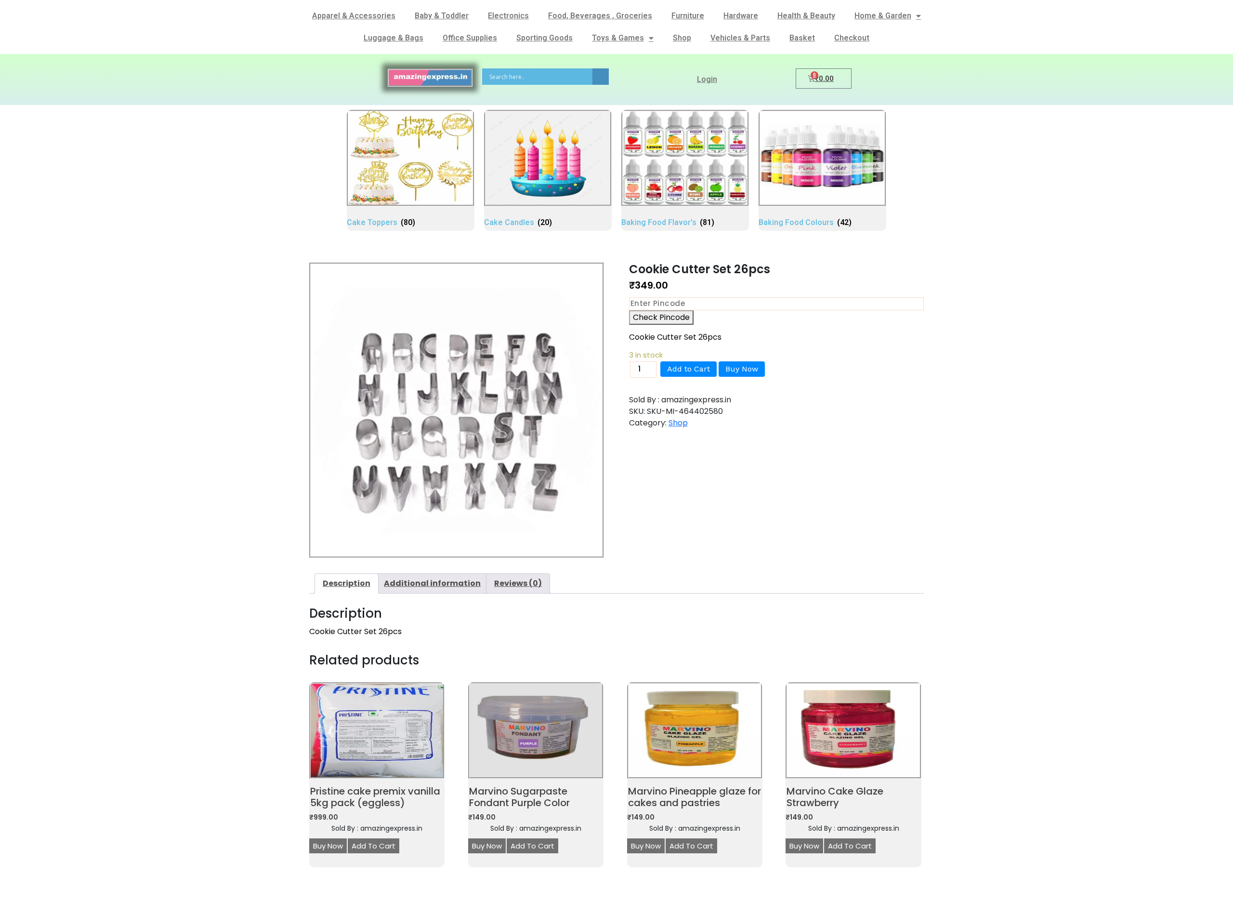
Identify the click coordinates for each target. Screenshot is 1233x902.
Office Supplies (470, 37)
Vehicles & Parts (740, 37)
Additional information (432, 583)
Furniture (687, 15)
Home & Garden (882, 15)
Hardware (740, 15)
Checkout (851, 37)
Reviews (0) (518, 583)
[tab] (347, 583)
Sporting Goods (544, 37)
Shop (682, 37)
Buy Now (741, 368)
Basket (802, 37)
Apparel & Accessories (353, 15)
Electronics (508, 15)
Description (346, 583)
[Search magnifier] (600, 76)
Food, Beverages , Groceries (600, 15)
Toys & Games (618, 37)
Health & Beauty (806, 15)
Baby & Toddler (442, 15)
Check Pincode (661, 317)
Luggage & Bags (393, 37)
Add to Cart (688, 368)
